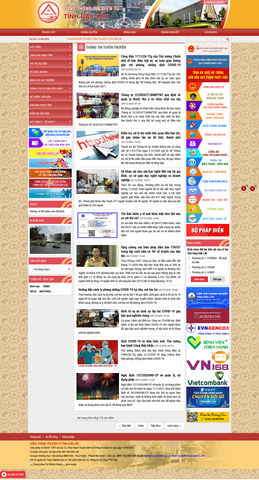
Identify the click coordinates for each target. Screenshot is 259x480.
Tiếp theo (156, 426)
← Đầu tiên (125, 426)
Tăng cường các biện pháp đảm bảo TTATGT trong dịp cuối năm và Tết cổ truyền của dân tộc (150, 251)
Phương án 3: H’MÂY (203, 272)
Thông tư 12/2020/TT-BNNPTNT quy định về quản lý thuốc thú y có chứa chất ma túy (150, 97)
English (220, 2)
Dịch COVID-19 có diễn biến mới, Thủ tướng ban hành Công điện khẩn (150, 343)
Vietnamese (209, 2)
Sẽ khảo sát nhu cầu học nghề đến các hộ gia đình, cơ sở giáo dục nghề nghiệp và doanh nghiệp (150, 175)
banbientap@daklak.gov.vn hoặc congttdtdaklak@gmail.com (174, 456)
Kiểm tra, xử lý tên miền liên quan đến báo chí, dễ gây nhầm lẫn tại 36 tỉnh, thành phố (150, 135)
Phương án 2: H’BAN (203, 267)
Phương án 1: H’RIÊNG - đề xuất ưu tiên (209, 260)
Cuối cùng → (174, 426)
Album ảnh (37, 220)
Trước (141, 426)
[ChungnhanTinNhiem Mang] (46, 464)
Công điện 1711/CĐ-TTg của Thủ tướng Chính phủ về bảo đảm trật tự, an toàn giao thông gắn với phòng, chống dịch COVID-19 (150, 60)
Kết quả (217, 279)
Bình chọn (199, 279)
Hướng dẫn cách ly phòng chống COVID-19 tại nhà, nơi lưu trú (118, 289)
